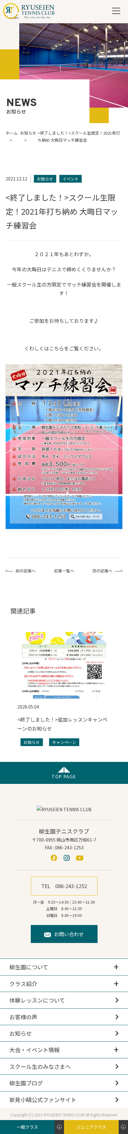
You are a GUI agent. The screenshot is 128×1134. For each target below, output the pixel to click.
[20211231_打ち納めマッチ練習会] (65, 448)
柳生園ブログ (26, 1083)
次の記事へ (102, 571)
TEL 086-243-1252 (64, 886)
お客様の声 (23, 1017)
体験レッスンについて (37, 1000)
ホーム (12, 133)
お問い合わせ (69, 934)
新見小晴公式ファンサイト (42, 1100)
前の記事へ (26, 571)
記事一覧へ (64, 571)
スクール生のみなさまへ (40, 1066)
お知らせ (20, 1033)
